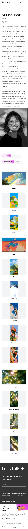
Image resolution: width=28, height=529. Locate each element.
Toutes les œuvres (8, 161)
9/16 (14, 155)
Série (17, 161)
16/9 (18, 155)
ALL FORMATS (7, 155)
